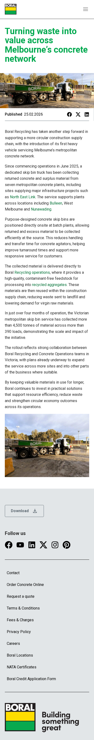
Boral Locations (20, 655)
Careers (13, 643)
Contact (13, 573)
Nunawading (41, 209)
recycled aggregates (49, 284)
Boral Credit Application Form (31, 679)
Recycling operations (32, 272)
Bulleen (56, 203)
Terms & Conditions (23, 608)
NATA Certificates (21, 667)
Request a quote (20, 596)
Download (24, 511)
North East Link (22, 197)
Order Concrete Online (25, 584)
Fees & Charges (20, 620)
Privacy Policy (19, 631)
